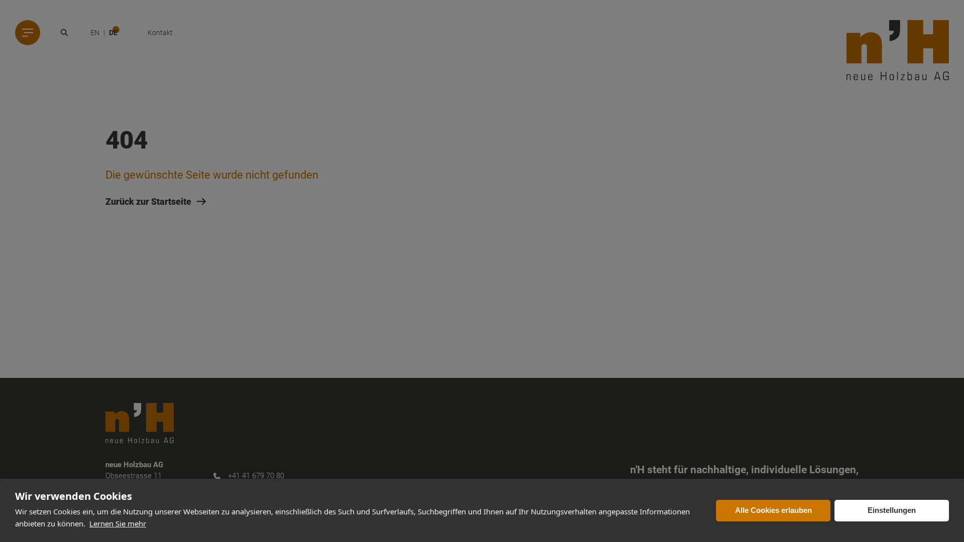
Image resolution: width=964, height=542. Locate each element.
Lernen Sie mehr (117, 523)
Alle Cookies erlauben (773, 510)
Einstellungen (892, 510)
